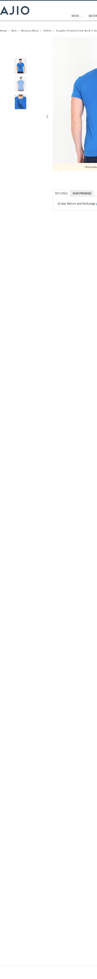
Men (14, 30)
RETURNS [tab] (61, 193)
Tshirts (47, 30)
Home (3, 30)
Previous (46, 115)
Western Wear (30, 30)
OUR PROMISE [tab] (82, 193)
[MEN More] (81, 15)
